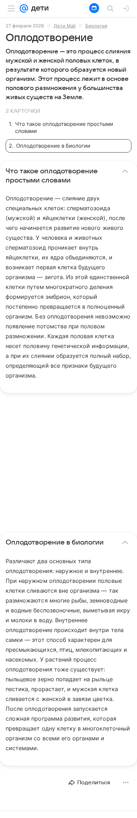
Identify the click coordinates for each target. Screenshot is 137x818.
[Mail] (24, 8)
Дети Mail (65, 25)
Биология (96, 25)
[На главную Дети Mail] (38, 8)
